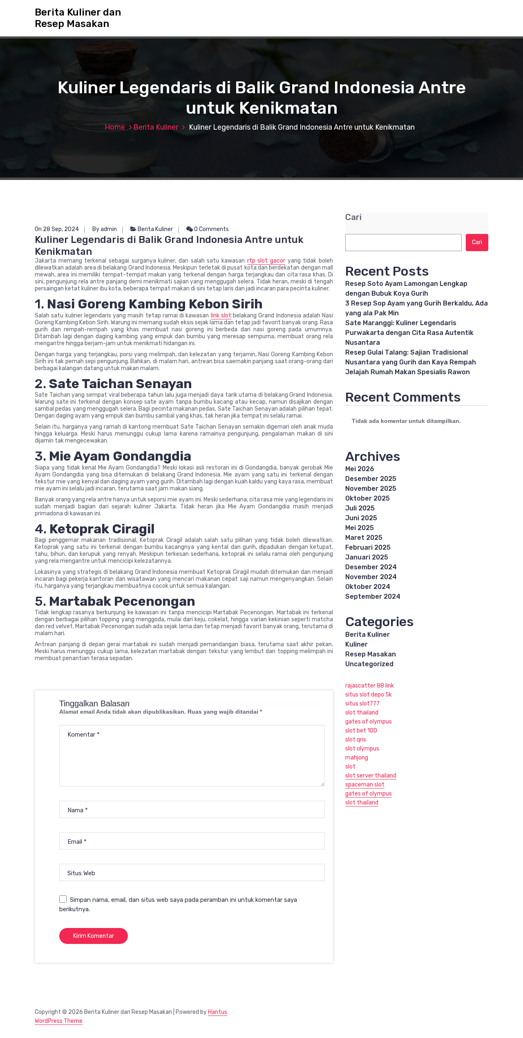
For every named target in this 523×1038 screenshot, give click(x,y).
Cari (353, 217)
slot (350, 766)
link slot (221, 315)
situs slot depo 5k (368, 694)
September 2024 (372, 596)
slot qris (355, 739)
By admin (104, 229)
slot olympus (362, 748)
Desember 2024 (371, 567)
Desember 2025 (370, 479)
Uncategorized (369, 664)
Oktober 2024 (367, 587)
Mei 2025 (359, 528)
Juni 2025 (361, 518)
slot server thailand (370, 775)
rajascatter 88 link (369, 685)
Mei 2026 (359, 469)
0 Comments (211, 229)
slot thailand (361, 712)
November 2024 (371, 577)
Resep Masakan (370, 654)
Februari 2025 (368, 547)
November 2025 (370, 488)
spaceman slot (364, 784)
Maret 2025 (363, 537)
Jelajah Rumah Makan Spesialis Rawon (407, 372)
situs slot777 (362, 703)
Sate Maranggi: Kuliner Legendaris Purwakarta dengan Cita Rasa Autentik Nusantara (409, 332)
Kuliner (356, 644)
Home (115, 127)
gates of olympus (368, 721)
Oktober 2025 (367, 498)
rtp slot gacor (266, 260)
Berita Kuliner (155, 127)
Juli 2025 (360, 508)
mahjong (356, 757)
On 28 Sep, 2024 (57, 229)
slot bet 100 (361, 730)
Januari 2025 (366, 557)
